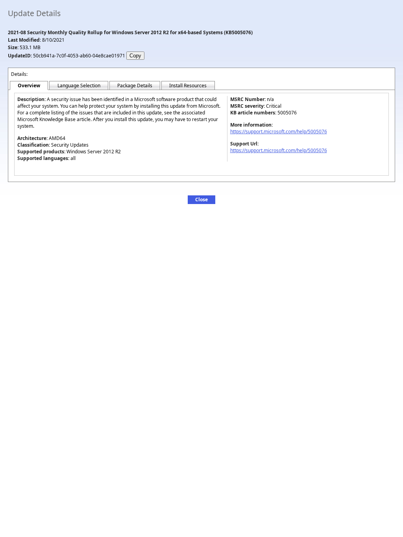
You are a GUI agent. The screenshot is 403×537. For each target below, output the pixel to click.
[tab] (29, 85)
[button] (201, 199)
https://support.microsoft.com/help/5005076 (278, 131)
